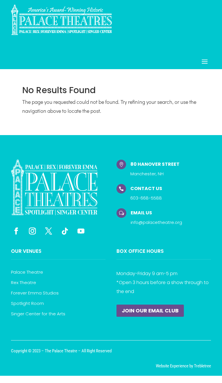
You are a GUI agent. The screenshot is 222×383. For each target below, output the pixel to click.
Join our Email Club (150, 310)
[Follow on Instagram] (32, 231)
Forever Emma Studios (35, 293)
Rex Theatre (23, 282)
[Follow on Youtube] (81, 231)
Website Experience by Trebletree (183, 366)
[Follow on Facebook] (16, 231)
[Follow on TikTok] (65, 231)
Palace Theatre (27, 272)
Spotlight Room (27, 303)
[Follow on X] (49, 231)
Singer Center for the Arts (38, 314)
